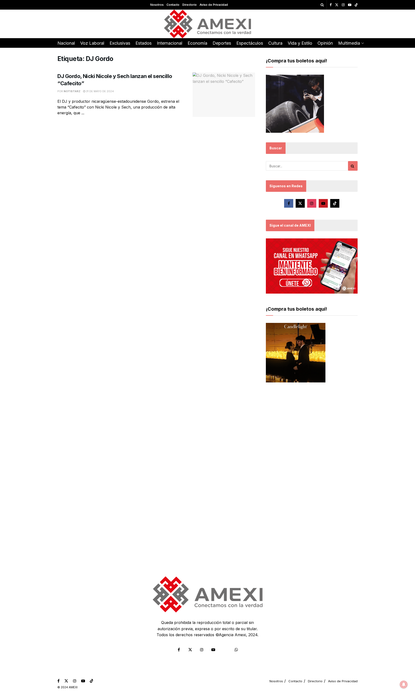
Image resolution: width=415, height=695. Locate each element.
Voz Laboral (92, 43)
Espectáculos (249, 43)
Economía (197, 43)
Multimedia (349, 43)
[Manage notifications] (404, 684)
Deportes (222, 43)
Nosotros (157, 4)
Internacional (169, 43)
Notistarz (72, 91)
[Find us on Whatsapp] (236, 649)
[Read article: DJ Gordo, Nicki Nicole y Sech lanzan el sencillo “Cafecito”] (224, 95)
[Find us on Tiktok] (334, 203)
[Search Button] (322, 5)
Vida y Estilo (300, 43)
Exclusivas (120, 43)
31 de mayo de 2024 (99, 91)
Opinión (325, 43)
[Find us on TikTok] (356, 5)
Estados (143, 43)
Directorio (189, 4)
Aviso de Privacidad (214, 4)
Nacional (66, 43)
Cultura (275, 43)
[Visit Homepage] (207, 24)
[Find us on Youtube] (349, 5)
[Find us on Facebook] (331, 5)
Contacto (172, 4)
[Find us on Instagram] (343, 5)
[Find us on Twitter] (336, 5)
